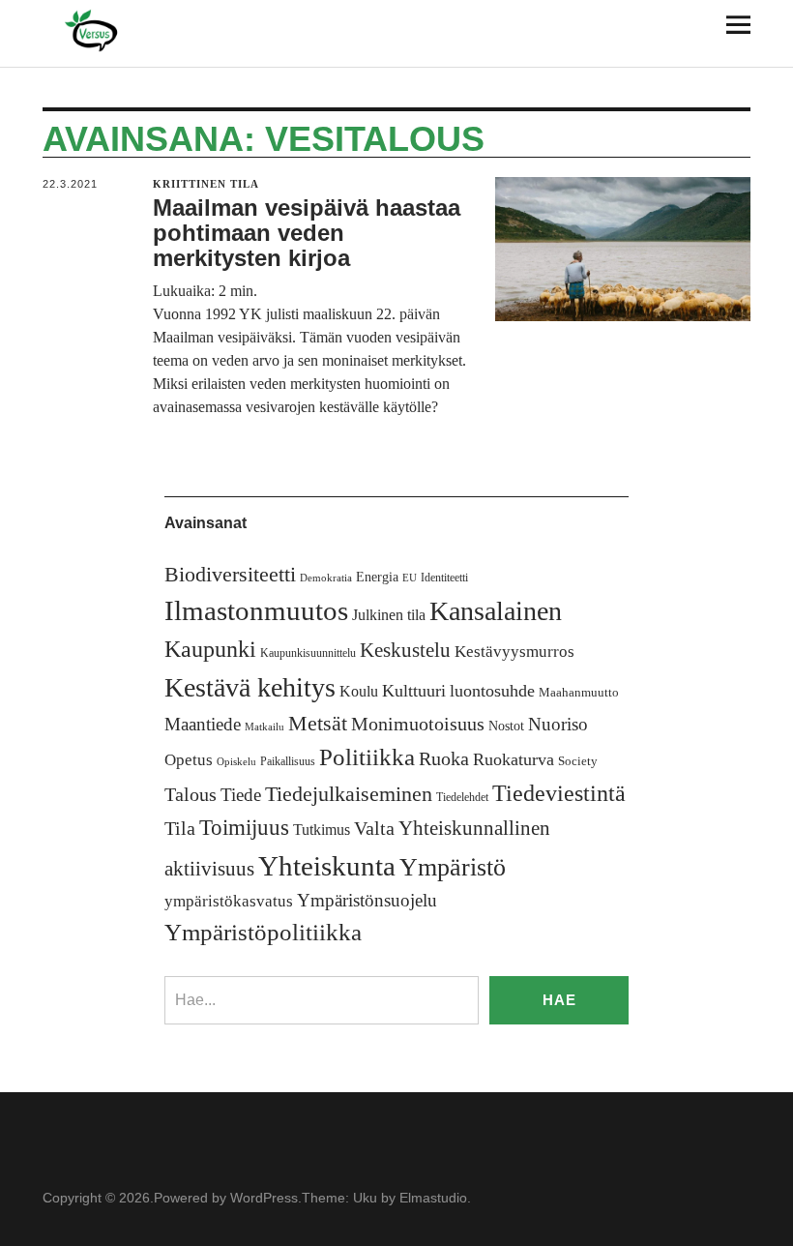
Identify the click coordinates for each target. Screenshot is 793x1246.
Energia (377, 577)
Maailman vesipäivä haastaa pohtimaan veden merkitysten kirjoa (306, 233)
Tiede (240, 795)
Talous (190, 795)
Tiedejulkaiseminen (348, 794)
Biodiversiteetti (230, 574)
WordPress (264, 1197)
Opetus (188, 760)
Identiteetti (444, 577)
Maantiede (202, 724)
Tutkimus (321, 829)
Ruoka (444, 758)
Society (578, 761)
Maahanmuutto (579, 692)
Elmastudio (433, 1197)
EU (409, 578)
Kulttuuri (414, 690)
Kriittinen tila (206, 184)
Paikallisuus (287, 761)
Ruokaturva (513, 759)
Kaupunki (210, 649)
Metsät (317, 723)
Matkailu (264, 727)
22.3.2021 (70, 184)
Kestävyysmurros (514, 651)
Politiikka (367, 757)
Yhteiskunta (327, 865)
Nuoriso (558, 724)
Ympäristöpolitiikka (263, 932)
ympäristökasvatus (228, 901)
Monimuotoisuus (418, 723)
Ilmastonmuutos (256, 610)
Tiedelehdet (462, 797)
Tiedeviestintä (559, 793)
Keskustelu (405, 650)
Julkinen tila (389, 615)
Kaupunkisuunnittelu (308, 653)
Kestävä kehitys (250, 687)
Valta (374, 828)
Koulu (358, 691)
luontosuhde (492, 690)
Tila (179, 828)
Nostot (506, 726)
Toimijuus (244, 828)
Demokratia (326, 578)
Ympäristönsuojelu (367, 900)
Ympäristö (452, 867)
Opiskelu (236, 761)
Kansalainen (495, 611)
